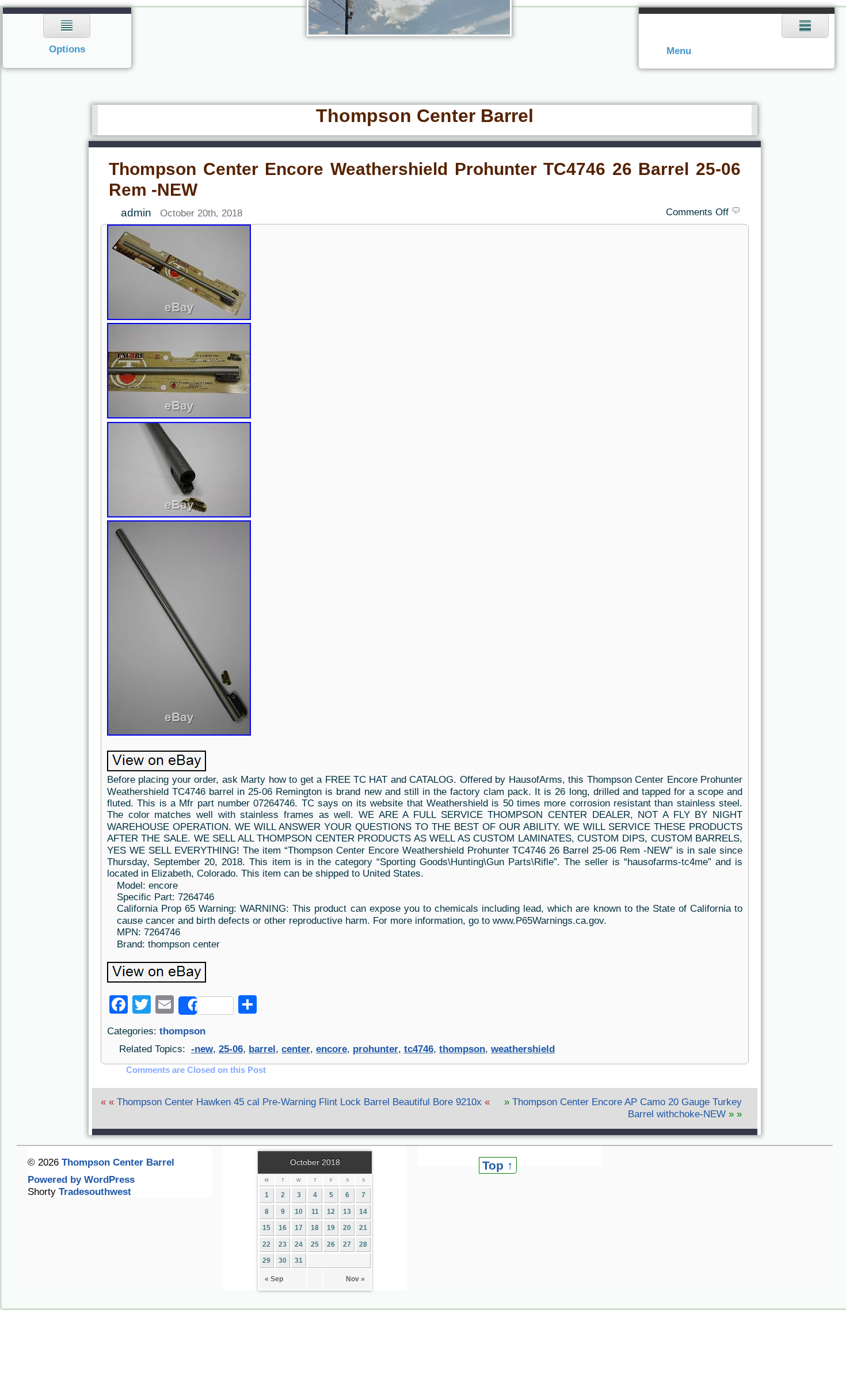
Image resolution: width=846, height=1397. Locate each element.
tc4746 (418, 1049)
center (295, 1049)
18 (315, 1228)
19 (331, 1228)
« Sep (274, 1279)
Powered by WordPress (81, 1179)
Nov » (355, 1279)
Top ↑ (497, 1165)
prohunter (375, 1049)
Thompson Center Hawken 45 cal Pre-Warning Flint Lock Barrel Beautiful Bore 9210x (299, 1102)
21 (363, 1228)
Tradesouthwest (95, 1191)
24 (299, 1244)
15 (266, 1228)
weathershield (523, 1049)
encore (331, 1049)
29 (266, 1261)
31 (299, 1261)
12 (331, 1212)
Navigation (67, 37)
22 (266, 1244)
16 (283, 1228)
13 (347, 1212)
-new (202, 1049)
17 (299, 1228)
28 (363, 1244)
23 (283, 1244)
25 (315, 1244)
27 (347, 1244)
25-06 (231, 1049)
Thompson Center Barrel (424, 115)
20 (347, 1228)
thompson (182, 1031)
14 (363, 1212)
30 (283, 1261)
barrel (262, 1049)
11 (315, 1212)
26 (331, 1244)
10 (299, 1212)
